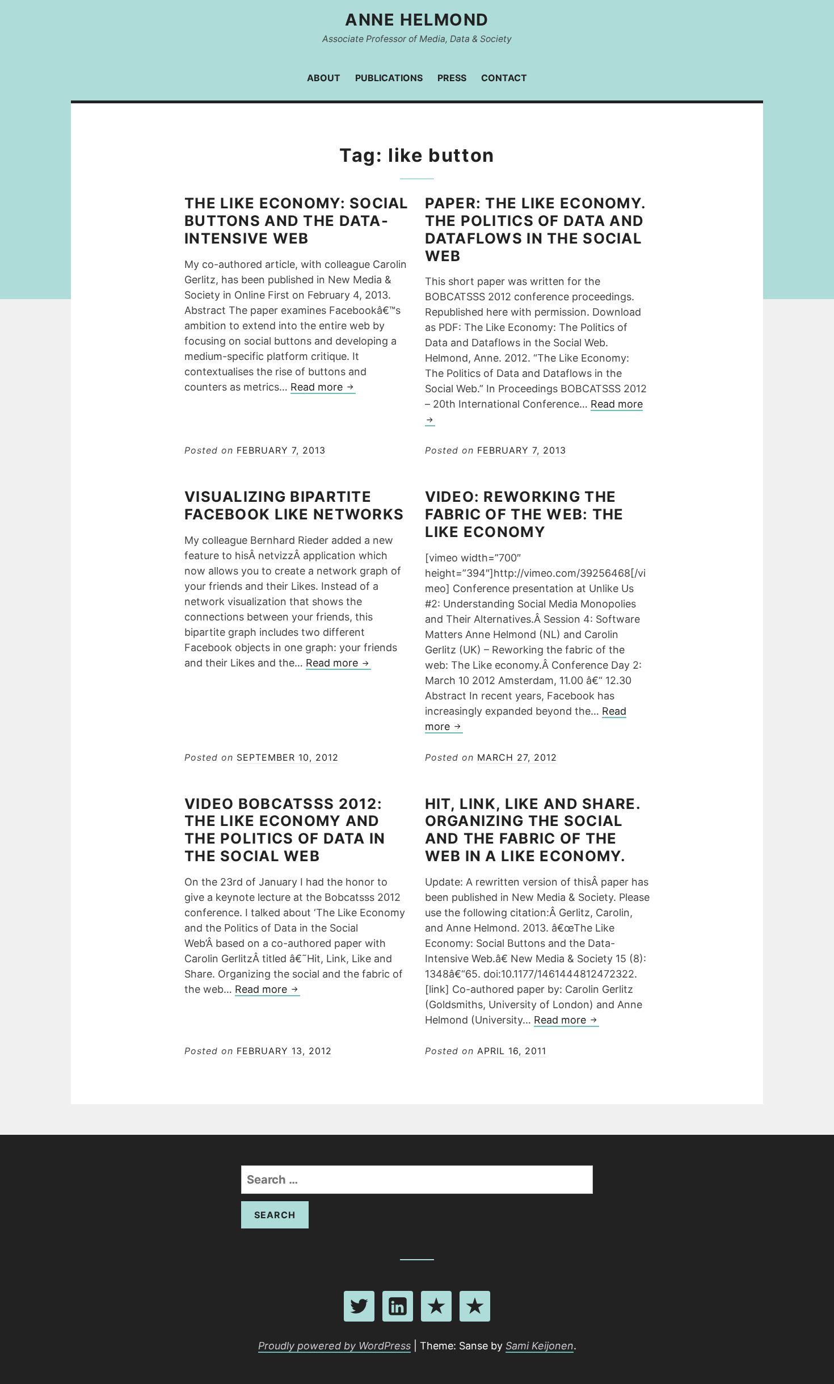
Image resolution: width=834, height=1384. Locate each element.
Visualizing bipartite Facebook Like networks (294, 505)
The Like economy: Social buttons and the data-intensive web (296, 220)
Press (451, 77)
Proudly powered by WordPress (334, 1346)
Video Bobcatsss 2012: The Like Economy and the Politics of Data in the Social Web (284, 830)
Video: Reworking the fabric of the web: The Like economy (524, 514)
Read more (323, 387)
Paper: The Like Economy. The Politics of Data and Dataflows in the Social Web (535, 229)
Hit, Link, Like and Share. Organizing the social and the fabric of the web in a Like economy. (533, 830)
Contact (504, 77)
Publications (389, 77)
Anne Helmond (416, 20)
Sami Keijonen (540, 1346)
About (323, 77)
